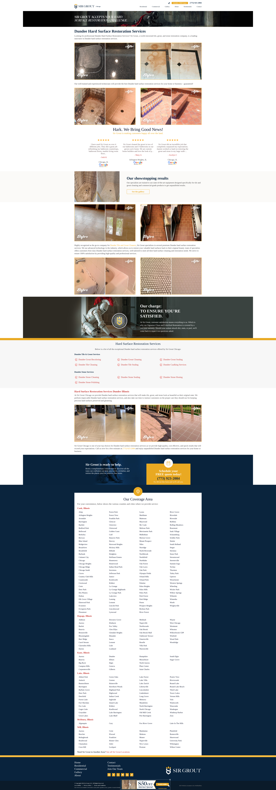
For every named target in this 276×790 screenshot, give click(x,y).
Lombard (112, 649)
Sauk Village (174, 531)
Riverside (173, 518)
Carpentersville (84, 669)
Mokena (142, 734)
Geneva (112, 666)
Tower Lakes (175, 693)
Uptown (173, 577)
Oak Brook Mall (145, 633)
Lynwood (112, 612)
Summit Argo (175, 564)
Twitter (118, 774)
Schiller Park (175, 538)
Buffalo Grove (84, 690)
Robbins (173, 522)
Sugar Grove (174, 660)
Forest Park (113, 512)
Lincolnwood (114, 609)
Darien (81, 649)
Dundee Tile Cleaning (88, 364)
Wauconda (174, 706)
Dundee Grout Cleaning (131, 359)
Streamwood (174, 557)
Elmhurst (112, 623)
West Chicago (175, 623)
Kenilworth (113, 580)
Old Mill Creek (145, 712)
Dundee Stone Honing (173, 377)
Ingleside (112, 700)
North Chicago (145, 709)
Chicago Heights (85, 564)
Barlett (81, 626)
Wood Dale (174, 639)
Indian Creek (114, 696)
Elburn (111, 660)
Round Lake (174, 683)
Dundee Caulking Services (174, 364)
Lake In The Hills (176, 723)
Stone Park (174, 554)
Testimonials (188, 6)
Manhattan (143, 731)
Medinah (142, 620)
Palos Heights (144, 586)
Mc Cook (142, 525)
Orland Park (144, 580)
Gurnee (112, 680)
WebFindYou (198, 785)
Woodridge (174, 642)
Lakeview (113, 596)
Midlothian (143, 535)
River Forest (144, 612)
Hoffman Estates (115, 557)
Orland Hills (144, 577)
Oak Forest (143, 564)
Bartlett (81, 525)
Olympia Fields (145, 573)
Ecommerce (190, 785)
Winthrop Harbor (176, 712)
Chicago (82, 560)
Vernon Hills (174, 696)
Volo (171, 700)
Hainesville (113, 683)
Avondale (82, 518)
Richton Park (144, 609)
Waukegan (174, 709)
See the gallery (138, 192)
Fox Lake (82, 706)
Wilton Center (175, 747)
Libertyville (143, 687)
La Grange (113, 586)
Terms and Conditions (100, 785)
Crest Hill (82, 747)
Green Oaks (113, 677)
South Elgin (174, 656)
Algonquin (83, 723)
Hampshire (143, 656)
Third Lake (174, 690)
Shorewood (174, 737)
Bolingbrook (83, 737)
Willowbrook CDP (177, 633)
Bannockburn (84, 683)
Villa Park (143, 646)
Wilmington (174, 744)
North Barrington (145, 706)
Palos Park (143, 593)
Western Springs (176, 583)
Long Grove (144, 696)
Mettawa (142, 700)
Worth (172, 602)
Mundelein (143, 703)
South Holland (175, 544)
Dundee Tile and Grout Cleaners (123, 245)
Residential (143, 6)
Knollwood (113, 709)
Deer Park (82, 589)
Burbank (82, 554)
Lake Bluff (113, 716)
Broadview (83, 548)
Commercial (156, 6)
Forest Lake (83, 700)
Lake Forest (143, 677)
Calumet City (84, 557)
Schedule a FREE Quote (180, 3)
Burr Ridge (83, 639)
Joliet (111, 744)
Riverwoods (174, 680)
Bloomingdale (84, 636)
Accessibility (77, 785)
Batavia (81, 629)
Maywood (143, 522)
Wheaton (173, 629)
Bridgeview (83, 544)
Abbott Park (83, 677)
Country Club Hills (86, 577)
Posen (141, 602)
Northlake (143, 560)
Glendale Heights (115, 633)
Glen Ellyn (113, 629)
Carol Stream (84, 642)
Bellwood (82, 531)
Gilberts (112, 669)
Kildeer (112, 583)
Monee (142, 737)
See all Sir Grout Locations (118, 752)
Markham (143, 515)
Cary (111, 723)
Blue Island (83, 541)
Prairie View (174, 677)
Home (77, 762)
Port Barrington (145, 716)
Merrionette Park (145, 531)
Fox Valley (113, 626)
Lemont (112, 602)
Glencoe (112, 522)
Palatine (142, 583)
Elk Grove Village (85, 599)
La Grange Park (115, 593)
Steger (172, 548)
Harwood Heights (115, 544)
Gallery (167, 6)
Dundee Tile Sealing (129, 364)
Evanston (82, 606)
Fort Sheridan (84, 703)
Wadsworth (174, 703)
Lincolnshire (144, 690)
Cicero (81, 573)
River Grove (174, 512)
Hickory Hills (114, 548)
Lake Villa (143, 680)
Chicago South (84, 570)
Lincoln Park (114, 606)
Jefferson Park (114, 573)
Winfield (173, 636)
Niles (141, 544)
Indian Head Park (115, 567)
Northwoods (144, 626)
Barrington (83, 522)
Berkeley (82, 535)
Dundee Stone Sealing (130, 377)
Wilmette (173, 596)
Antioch (82, 680)
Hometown (113, 560)
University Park (176, 741)
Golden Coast (114, 531)
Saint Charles (144, 669)
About (177, 6)
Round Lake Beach (177, 687)
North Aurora (144, 663)
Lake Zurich (144, 683)
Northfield (143, 557)
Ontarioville (143, 639)
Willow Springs (176, 593)
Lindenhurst (143, 693)
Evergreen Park (84, 609)
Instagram (109, 774)
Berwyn (82, 538)
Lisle (111, 646)
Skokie (172, 541)
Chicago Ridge (84, 567)
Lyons (141, 512)
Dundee (112, 656)
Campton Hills (84, 666)
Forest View (113, 515)
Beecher (82, 734)
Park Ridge (143, 599)
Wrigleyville (174, 606)
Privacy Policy (87, 785)
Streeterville (174, 560)
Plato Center (144, 666)
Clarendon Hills (85, 646)
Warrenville (143, 649)
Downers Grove (115, 620)
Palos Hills (143, 589)
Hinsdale (112, 636)
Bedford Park (84, 528)
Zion (171, 716)
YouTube (122, 774)
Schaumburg (174, 535)
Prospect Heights (145, 606)
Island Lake (113, 703)
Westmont (173, 626)
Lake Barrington (115, 712)
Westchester (174, 580)
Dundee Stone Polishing (89, 382)
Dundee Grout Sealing (173, 359)
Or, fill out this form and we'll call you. (168, 482)
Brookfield (83, 551)
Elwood (112, 734)
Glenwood (113, 528)
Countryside (83, 580)
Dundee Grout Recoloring (90, 359)
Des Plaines (83, 593)
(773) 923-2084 (196, 3)
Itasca (111, 639)
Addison (82, 620)
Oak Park (143, 570)
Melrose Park (144, 528)
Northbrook (143, 554)
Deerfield (82, 696)
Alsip (81, 512)
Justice (111, 577)
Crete (81, 586)
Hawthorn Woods (115, 687)
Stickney (173, 551)
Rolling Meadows (176, 525)
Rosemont (173, 528)
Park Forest (143, 596)
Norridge (142, 548)
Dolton (81, 596)
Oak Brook (143, 629)
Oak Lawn (143, 567)
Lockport (112, 747)
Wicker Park (174, 589)
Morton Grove (144, 538)
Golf (111, 535)
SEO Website (182, 785)
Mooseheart (143, 660)
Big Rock (82, 663)
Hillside (112, 551)
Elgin (111, 663)
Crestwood (83, 583)
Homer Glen (114, 741)
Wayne (172, 620)
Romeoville (174, 734)
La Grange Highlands (117, 589)
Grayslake (82, 712)
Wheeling (173, 586)
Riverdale (173, 515)
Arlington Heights (85, 515)
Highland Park (114, 690)
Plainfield (173, 731)
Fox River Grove (145, 723)
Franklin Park (114, 518)
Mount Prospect (145, 541)
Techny (172, 567)
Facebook (113, 774)
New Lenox (143, 744)
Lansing (112, 599)
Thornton (173, 570)
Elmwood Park (84, 602)
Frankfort (112, 737)
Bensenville (83, 633)
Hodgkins (112, 554)
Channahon (83, 744)
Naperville (143, 623)
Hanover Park (114, 538)
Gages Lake (83, 709)
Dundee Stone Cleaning (89, 377)
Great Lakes (83, 716)
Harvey (112, 541)
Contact (199, 6)
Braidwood (83, 741)
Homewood (113, 564)
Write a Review (169, 3)
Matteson (142, 518)
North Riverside (145, 551)
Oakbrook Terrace (146, 636)
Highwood (113, 693)
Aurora (81, 623)
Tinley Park (174, 573)
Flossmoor (83, 612)
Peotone (142, 747)
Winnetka (173, 599)
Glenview (112, 525)
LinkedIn (127, 774)
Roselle (142, 642)
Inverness (112, 570)
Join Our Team (115, 769)
